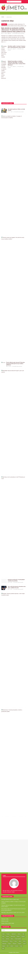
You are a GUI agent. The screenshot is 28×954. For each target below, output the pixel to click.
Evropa (7, 936)
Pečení (24, 941)
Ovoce (15, 941)
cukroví (24, 943)
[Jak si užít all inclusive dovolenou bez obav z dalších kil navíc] (4, 588)
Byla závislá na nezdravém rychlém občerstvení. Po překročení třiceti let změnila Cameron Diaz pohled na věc (13, 29)
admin (10, 33)
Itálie (3, 948)
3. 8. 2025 (10, 582)
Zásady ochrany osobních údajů (7, 923)
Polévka (19, 943)
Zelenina (7, 938)
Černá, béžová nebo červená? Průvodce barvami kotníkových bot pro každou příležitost (15, 363)
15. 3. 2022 (4, 33)
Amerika (16, 946)
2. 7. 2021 (10, 66)
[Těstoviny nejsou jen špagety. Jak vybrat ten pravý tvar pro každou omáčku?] (13, 238)
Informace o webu (4, 918)
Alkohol (11, 946)
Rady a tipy (13, 936)
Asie (3, 938)
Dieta (3, 936)
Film (7, 946)
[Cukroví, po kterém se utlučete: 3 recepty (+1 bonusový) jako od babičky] (13, 116)
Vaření (20, 941)
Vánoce (11, 941)
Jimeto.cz (17, 952)
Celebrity (23, 936)
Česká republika (18, 938)
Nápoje (3, 946)
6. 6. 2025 (10, 589)
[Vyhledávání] (14, 1)
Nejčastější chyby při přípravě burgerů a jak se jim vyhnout (13, 912)
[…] (5, 41)
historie (9, 943)
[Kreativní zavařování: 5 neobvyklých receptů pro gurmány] (4, 581)
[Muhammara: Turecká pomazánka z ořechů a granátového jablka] (13, 710)
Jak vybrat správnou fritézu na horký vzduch (10, 899)
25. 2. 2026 (10, 111)
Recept (18, 936)
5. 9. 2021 (10, 48)
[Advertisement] (14, 91)
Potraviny (14, 943)
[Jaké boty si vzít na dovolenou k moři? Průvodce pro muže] (13, 477)
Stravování (4, 943)
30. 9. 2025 (9, 366)
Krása (21, 946)
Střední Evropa (5, 941)
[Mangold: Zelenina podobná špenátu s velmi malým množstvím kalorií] (13, 594)
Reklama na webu (4, 921)
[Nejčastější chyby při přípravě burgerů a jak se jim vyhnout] (13, 371)
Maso (12, 938)
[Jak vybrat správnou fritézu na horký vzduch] (4, 110)
